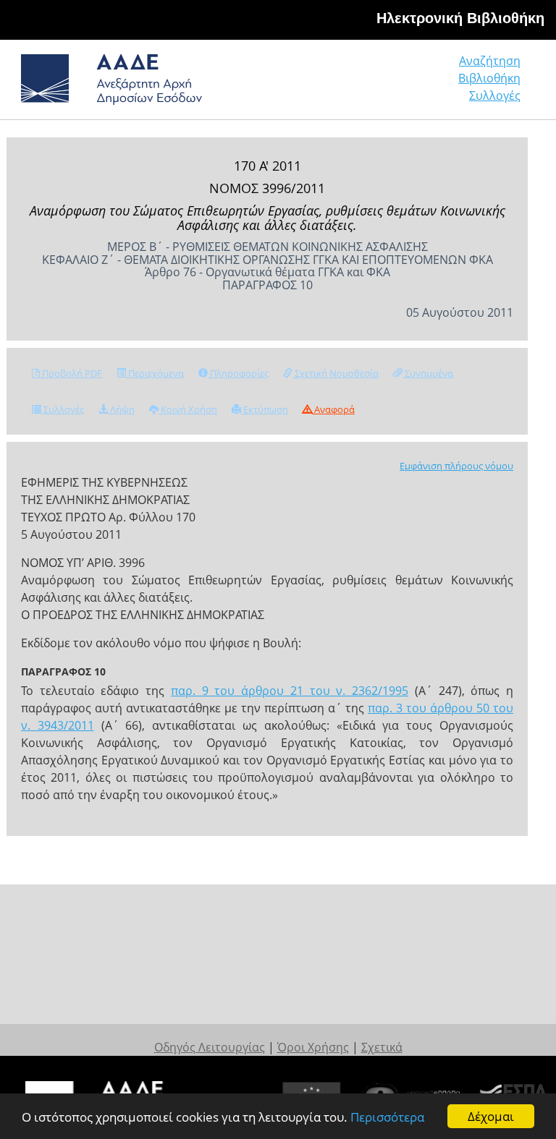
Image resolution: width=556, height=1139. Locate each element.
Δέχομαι (491, 1116)
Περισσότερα (387, 1117)
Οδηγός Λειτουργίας (209, 1047)
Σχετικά (382, 1047)
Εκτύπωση (264, 409)
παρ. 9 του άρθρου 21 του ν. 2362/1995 (289, 691)
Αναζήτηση (490, 61)
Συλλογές (495, 95)
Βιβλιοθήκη (489, 78)
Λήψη (121, 409)
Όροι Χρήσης (313, 1047)
